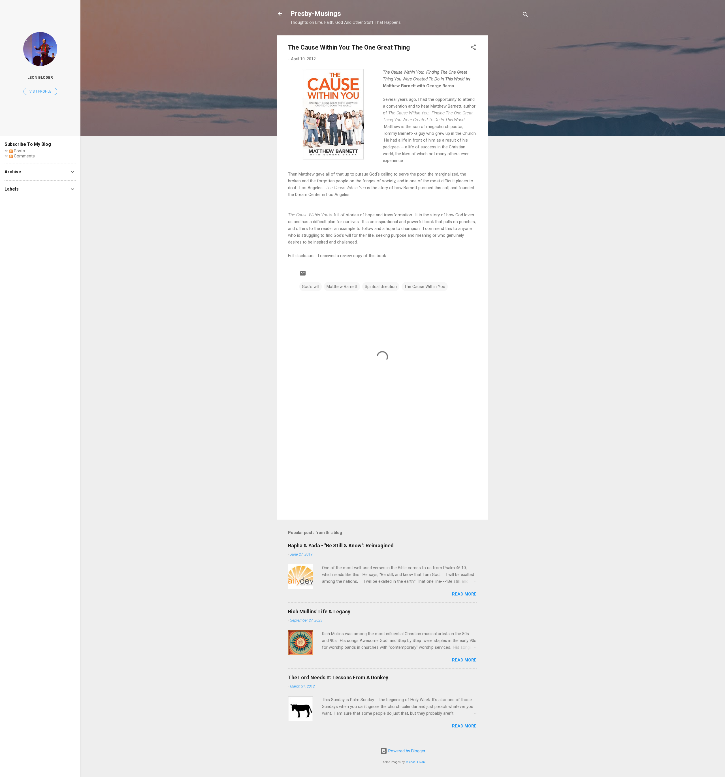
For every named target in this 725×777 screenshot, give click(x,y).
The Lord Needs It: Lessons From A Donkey (338, 677)
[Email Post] (302, 275)
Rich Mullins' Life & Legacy (319, 611)
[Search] (525, 15)
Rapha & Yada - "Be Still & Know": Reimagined (341, 545)
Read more (464, 594)
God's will (310, 286)
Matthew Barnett (342, 286)
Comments (24, 156)
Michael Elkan (415, 762)
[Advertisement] (510, 120)
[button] (473, 48)
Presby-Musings (315, 14)
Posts (19, 150)
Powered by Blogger (406, 750)
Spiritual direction (381, 286)
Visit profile (40, 91)
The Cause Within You (424, 286)
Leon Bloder (40, 77)
